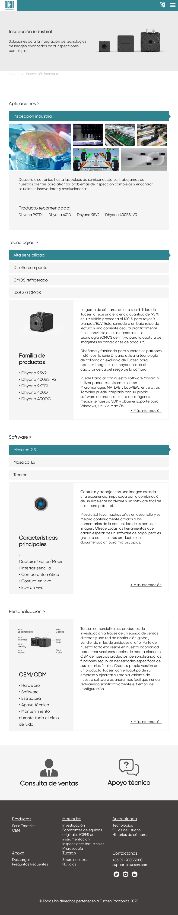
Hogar (14, 74)
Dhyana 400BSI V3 (121, 214)
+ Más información (146, 410)
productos (21, 819)
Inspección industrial (42, 74)
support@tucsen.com (130, 864)
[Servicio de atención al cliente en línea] (171, 823)
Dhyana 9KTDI (31, 214)
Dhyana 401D (59, 214)
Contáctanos (124, 853)
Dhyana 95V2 (88, 214)
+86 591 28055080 (127, 860)
